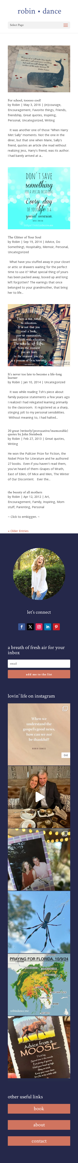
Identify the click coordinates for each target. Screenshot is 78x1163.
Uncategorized (32, 120)
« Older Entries (18, 531)
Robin (16, 105)
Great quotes (32, 115)
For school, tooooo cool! (24, 100)
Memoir (48, 247)
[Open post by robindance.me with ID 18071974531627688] (39, 734)
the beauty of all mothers (25, 492)
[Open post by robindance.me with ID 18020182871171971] (39, 1047)
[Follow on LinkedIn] (47, 626)
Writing (50, 120)
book (39, 1108)
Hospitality (33, 247)
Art (47, 497)
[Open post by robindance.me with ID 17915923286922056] (39, 859)
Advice (49, 242)
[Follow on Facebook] (21, 626)
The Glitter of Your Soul (24, 237)
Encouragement (19, 110)
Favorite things (43, 110)
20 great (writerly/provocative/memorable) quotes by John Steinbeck (38, 433)
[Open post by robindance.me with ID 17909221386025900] (39, 797)
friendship (14, 115)
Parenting (23, 507)
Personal (14, 120)
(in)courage (52, 105)
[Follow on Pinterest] (56, 626)
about (39, 1124)
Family (36, 502)
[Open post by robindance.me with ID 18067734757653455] (39, 922)
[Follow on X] (30, 626)
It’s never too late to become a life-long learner (35, 376)
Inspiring (50, 115)
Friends (60, 110)
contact (39, 1141)
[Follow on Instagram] (39, 626)
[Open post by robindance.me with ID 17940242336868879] (39, 985)
